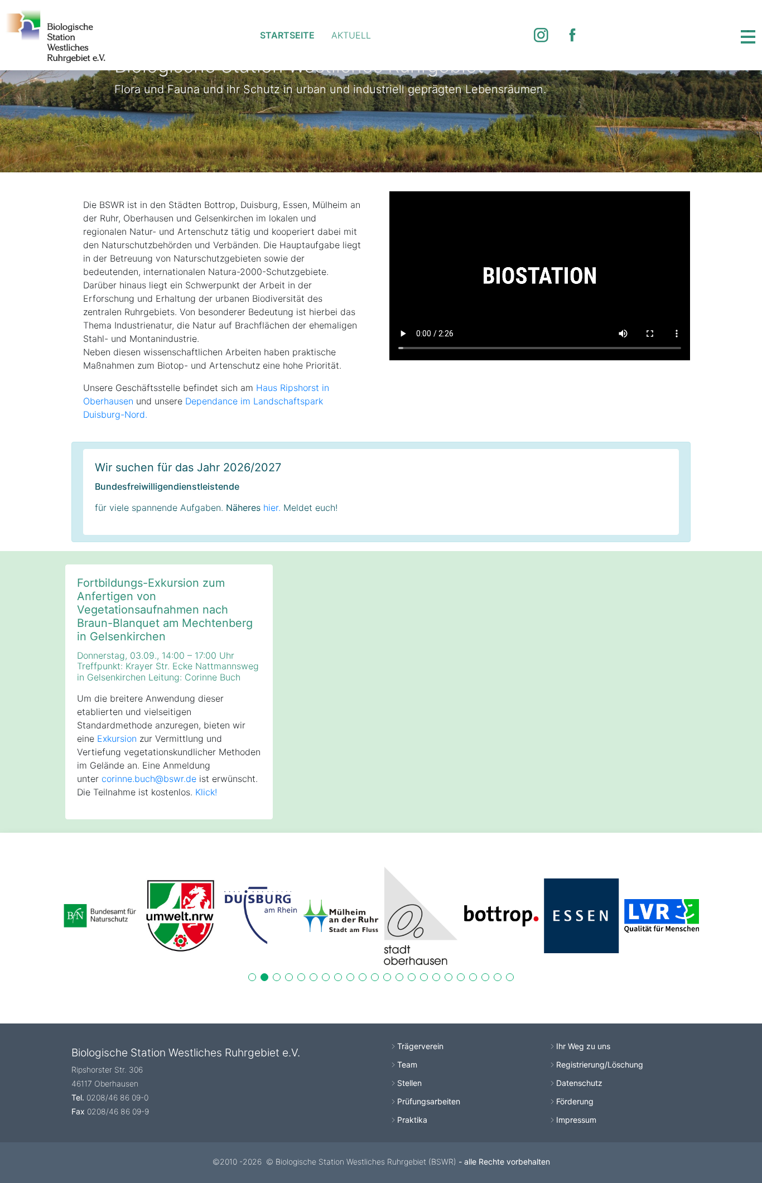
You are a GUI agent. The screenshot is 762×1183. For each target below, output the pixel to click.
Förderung (575, 1101)
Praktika (412, 1119)
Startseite (287, 35)
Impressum (576, 1119)
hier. (272, 507)
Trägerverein (420, 1046)
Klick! (206, 792)
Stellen (409, 1083)
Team (407, 1064)
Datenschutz (579, 1083)
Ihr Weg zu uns (583, 1046)
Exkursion (117, 738)
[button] (252, 977)
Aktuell (351, 35)
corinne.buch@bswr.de (149, 778)
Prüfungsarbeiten (428, 1101)
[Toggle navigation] (748, 35)
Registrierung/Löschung (599, 1064)
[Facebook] (572, 35)
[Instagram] (541, 35)
